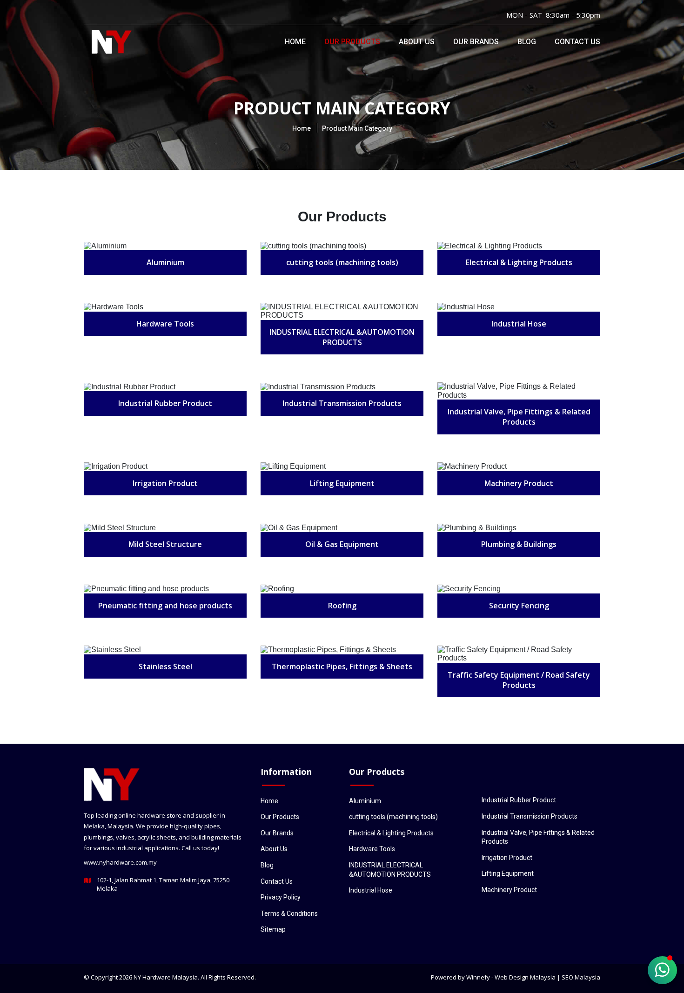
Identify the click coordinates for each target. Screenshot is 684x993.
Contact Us (577, 41)
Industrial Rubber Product (519, 800)
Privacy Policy (281, 897)
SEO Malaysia (581, 977)
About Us (417, 41)
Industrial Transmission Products (529, 816)
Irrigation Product (507, 857)
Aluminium (365, 801)
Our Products (352, 41)
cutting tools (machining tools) (393, 816)
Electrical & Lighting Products (391, 833)
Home (295, 41)
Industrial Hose (370, 890)
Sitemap (273, 929)
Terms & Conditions (289, 913)
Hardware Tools (372, 849)
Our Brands (476, 41)
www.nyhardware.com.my (120, 862)
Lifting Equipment (508, 873)
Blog (526, 41)
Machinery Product (509, 889)
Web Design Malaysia (525, 977)
